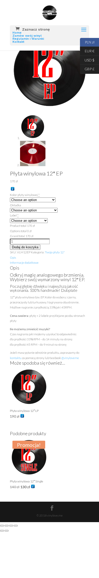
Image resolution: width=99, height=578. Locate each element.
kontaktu (16, 358)
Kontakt (18, 41)
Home (17, 32)
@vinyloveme (70, 358)
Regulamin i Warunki (28, 38)
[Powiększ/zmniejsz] (2, 525)
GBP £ (87, 68)
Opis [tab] (13, 257)
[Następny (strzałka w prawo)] (7, 530)
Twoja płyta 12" (55, 252)
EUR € (87, 50)
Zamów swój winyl (27, 35)
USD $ (87, 59)
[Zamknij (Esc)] (16, 525)
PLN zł (87, 41)
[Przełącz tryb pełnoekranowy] (7, 525)
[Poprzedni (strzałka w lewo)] (2, 530)
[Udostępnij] (11, 525)
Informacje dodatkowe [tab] (24, 262)
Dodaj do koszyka (25, 247)
